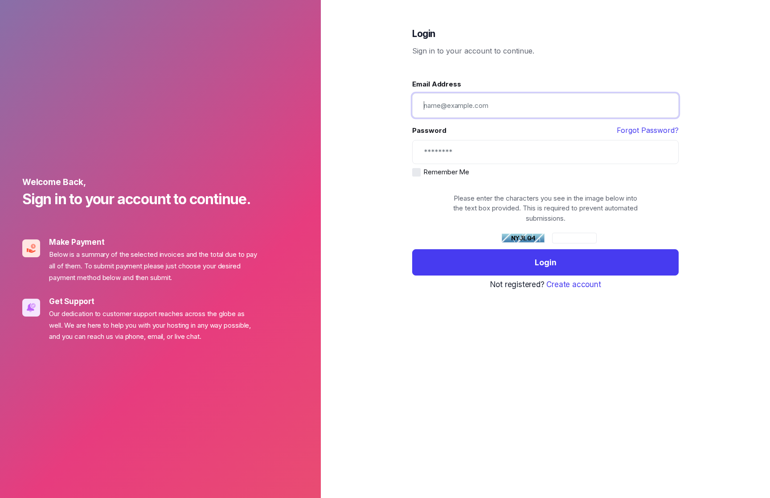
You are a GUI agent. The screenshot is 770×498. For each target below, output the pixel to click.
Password (429, 130)
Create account (573, 284)
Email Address (436, 84)
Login (546, 262)
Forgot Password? (648, 130)
